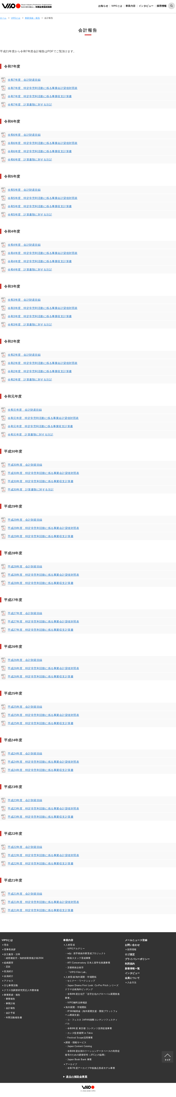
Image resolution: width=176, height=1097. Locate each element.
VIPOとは (15, 18)
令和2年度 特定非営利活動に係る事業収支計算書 (40, 371)
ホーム (3, 18)
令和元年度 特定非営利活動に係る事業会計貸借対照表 (43, 418)
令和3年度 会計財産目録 (24, 299)
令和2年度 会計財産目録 (24, 354)
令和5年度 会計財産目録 (24, 189)
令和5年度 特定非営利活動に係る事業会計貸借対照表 (43, 198)
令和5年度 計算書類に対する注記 (30, 214)
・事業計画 (9, 1003)
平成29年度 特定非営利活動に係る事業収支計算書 (40, 536)
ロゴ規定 (130, 954)
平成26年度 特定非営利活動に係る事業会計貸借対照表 (43, 668)
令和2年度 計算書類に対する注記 (30, 379)
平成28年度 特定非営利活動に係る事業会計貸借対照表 (43, 574)
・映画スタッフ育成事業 (78, 958)
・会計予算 (9, 1013)
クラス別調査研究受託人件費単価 (21, 990)
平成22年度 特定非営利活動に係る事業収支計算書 (40, 863)
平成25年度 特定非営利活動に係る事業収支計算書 (40, 723)
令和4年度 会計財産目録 (24, 244)
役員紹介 (8, 971)
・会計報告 (9, 1008)
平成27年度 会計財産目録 (25, 613)
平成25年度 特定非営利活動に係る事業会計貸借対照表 (43, 715)
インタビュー (146, 5)
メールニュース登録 (136, 940)
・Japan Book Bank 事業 (78, 1059)
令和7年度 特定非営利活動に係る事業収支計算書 (40, 96)
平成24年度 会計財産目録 (25, 753)
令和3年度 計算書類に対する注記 (30, 324)
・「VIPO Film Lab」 (76, 972)
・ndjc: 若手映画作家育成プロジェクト (85, 953)
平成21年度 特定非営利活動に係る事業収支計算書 (40, 910)
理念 (6, 945)
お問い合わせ (132, 945)
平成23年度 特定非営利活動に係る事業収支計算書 (40, 816)
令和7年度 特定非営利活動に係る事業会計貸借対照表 (43, 88)
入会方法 (131, 982)
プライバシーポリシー (137, 959)
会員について (132, 978)
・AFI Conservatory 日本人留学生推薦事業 (87, 962)
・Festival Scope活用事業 (79, 1037)
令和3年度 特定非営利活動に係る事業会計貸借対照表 (43, 308)
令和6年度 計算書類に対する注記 (30, 159)
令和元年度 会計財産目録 (25, 409)
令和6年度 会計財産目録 (24, 134)
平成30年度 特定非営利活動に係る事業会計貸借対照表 (43, 473)
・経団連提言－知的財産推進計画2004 (23, 958)
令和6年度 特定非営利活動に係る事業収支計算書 (40, 151)
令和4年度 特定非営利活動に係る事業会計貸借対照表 (43, 253)
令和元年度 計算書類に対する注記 (30, 434)
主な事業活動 (11, 985)
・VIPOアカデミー (75, 948)
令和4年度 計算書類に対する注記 (30, 269)
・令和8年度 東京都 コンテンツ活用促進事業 (88, 1028)
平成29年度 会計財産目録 (25, 519)
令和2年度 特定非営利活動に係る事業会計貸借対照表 (43, 363)
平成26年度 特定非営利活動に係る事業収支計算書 (40, 676)
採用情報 (162, 5)
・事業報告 (9, 998)
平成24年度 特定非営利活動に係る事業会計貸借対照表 (43, 761)
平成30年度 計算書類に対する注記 (31, 489)
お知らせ (103, 5)
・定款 (6, 966)
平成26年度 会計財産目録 (25, 660)
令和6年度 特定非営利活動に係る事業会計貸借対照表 (43, 143)
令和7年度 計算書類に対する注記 (30, 104)
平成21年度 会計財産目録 (25, 893)
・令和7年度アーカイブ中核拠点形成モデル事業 (90, 1068)
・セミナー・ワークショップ (80, 980)
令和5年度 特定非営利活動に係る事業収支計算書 (40, 206)
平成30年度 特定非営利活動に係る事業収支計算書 (40, 481)
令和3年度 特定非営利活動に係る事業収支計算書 (40, 316)
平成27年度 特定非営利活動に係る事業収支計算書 (40, 629)
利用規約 (130, 963)
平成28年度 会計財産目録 (25, 566)
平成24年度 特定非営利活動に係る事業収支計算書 (40, 770)
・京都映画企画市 (74, 967)
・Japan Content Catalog (78, 1046)
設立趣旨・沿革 (12, 954)
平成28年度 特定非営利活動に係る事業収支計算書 (40, 583)
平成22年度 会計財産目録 (25, 847)
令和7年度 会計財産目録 (24, 79)
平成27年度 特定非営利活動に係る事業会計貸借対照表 (43, 621)
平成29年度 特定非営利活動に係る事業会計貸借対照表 (43, 528)
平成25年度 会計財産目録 (25, 706)
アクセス (8, 980)
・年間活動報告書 (12, 1017)
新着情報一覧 (132, 968)
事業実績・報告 (32, 18)
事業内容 (68, 940)
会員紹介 (8, 976)
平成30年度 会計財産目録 (25, 464)
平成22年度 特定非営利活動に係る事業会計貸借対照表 (43, 855)
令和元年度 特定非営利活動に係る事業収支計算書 (40, 426)
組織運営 (8, 962)
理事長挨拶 (10, 949)
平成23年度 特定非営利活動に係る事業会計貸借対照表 (43, 808)
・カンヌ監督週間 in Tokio (79, 1033)
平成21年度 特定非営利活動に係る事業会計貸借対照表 (43, 902)
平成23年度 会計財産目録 (25, 800)
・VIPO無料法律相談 (76, 1002)
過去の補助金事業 (76, 1076)
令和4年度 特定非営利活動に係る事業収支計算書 (40, 261)
